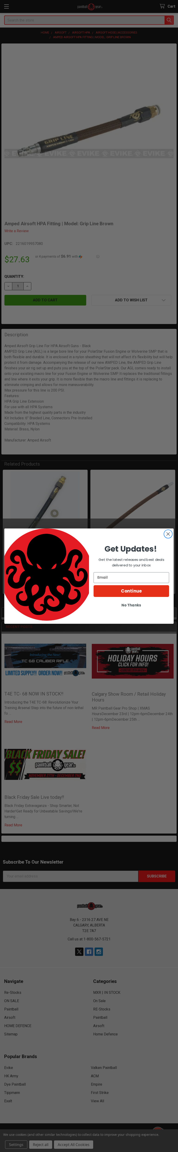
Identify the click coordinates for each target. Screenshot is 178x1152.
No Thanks (131, 605)
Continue (131, 591)
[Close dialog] (168, 534)
